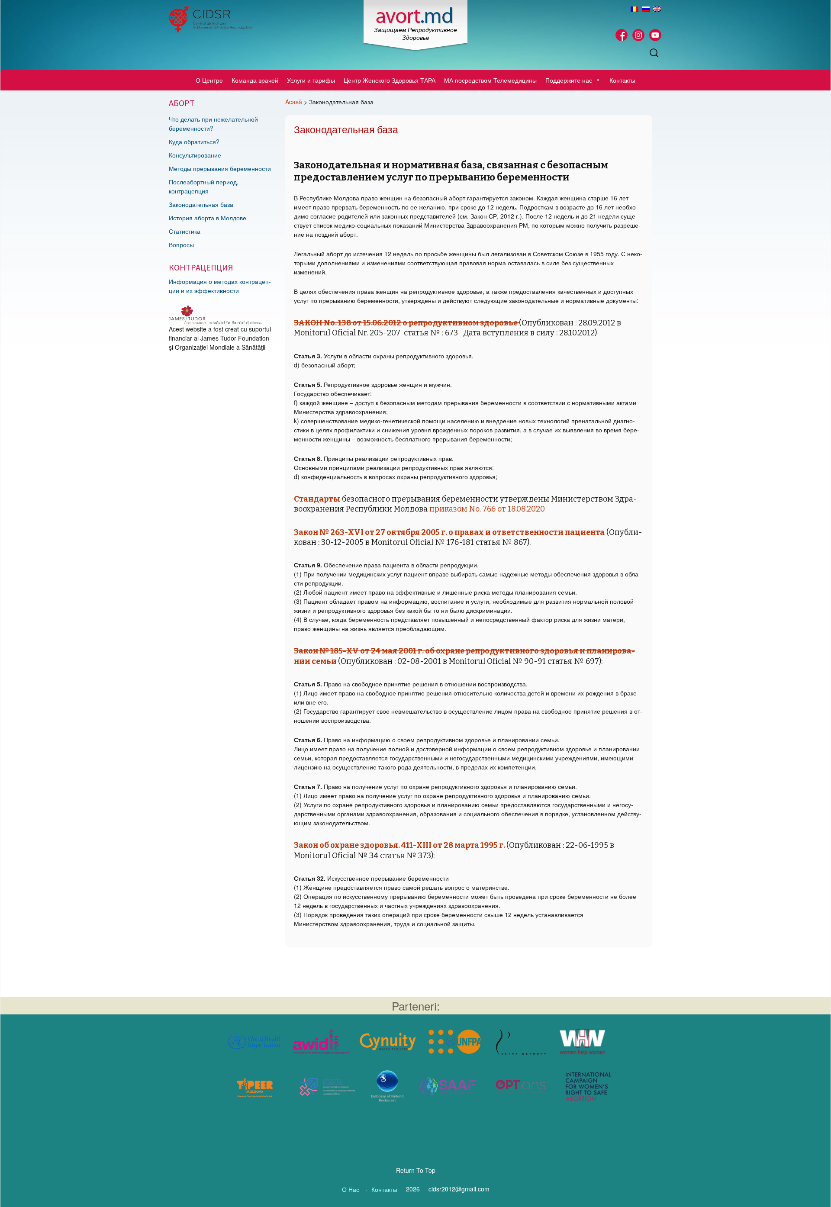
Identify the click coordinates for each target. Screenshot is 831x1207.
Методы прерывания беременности (220, 168)
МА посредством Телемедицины (490, 80)
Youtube (655, 35)
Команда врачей (255, 80)
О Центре (209, 80)
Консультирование (195, 155)
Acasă (293, 101)
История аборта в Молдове (207, 217)
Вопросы (181, 244)
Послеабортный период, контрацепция (203, 186)
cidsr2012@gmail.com (459, 1188)
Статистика (184, 231)
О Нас (350, 1189)
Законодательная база (201, 204)
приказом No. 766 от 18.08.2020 (487, 509)
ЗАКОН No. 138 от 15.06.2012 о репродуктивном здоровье (406, 323)
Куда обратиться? (194, 141)
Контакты (622, 80)
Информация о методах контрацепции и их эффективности (220, 286)
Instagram (638, 35)
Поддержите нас (568, 80)
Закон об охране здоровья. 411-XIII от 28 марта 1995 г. (399, 845)
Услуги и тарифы (311, 80)
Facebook (621, 35)
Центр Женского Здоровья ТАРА (389, 80)
